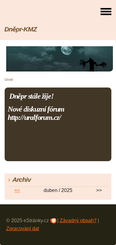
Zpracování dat (22, 228)
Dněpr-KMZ (20, 29)
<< (17, 190)
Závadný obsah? (78, 220)
